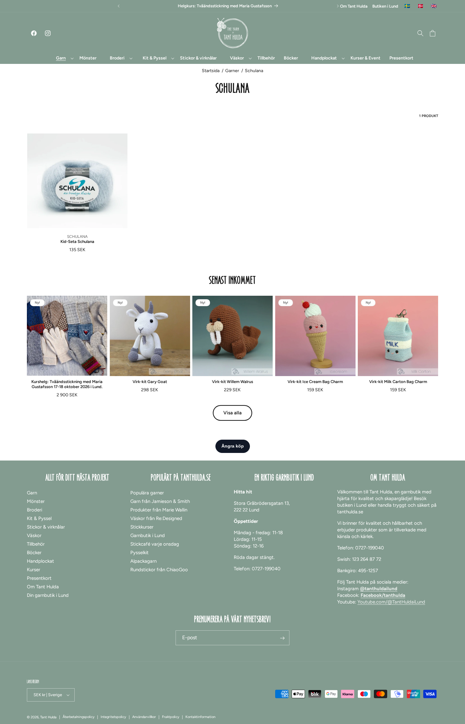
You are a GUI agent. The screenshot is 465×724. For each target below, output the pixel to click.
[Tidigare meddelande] (119, 6)
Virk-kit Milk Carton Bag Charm (398, 381)
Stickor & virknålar (46, 527)
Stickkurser (141, 527)
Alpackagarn (143, 561)
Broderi (34, 510)
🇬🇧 (434, 6)
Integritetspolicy (113, 717)
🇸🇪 (407, 6)
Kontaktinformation (200, 717)
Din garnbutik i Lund (48, 595)
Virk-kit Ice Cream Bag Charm (315, 381)
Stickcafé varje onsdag (154, 544)
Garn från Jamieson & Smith (160, 501)
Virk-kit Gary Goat (150, 381)
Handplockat (40, 561)
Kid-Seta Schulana (77, 241)
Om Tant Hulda (354, 6)
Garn (32, 493)
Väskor (34, 535)
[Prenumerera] (282, 638)
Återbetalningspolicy (79, 717)
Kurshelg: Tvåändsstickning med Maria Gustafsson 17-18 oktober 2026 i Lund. (66, 384)
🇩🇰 (421, 6)
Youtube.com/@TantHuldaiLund (391, 602)
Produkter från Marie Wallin (158, 510)
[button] (61, 58)
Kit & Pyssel (39, 518)
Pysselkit (139, 552)
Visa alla (232, 413)
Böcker (34, 552)
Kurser (33, 569)
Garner (232, 70)
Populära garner (147, 493)
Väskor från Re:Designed (156, 518)
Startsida (211, 70)
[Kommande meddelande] (338, 6)
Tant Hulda (48, 717)
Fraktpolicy (170, 717)
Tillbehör (36, 544)
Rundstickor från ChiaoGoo (159, 569)
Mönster (36, 501)
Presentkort (39, 578)
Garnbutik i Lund (147, 535)
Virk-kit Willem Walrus (232, 381)
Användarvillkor (144, 717)
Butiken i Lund (385, 6)
